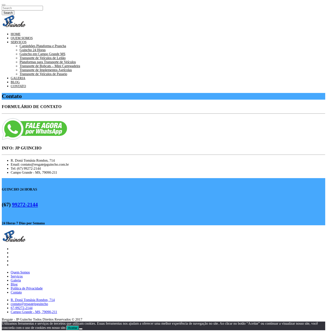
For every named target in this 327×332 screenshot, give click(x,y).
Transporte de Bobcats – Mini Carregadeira (50, 66)
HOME (15, 34)
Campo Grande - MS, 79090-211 (34, 312)
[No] (81, 329)
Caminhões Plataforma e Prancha (43, 46)
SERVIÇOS (18, 42)
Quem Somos (20, 272)
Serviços (17, 276)
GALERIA (18, 78)
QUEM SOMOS (22, 38)
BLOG (15, 82)
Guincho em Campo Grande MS (42, 54)
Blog (14, 284)
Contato (16, 292)
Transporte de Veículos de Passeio (43, 74)
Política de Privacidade (27, 288)
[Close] (3, 5)
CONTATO (18, 86)
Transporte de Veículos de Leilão (43, 58)
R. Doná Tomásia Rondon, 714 (33, 300)
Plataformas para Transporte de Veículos (48, 62)
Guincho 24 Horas (33, 50)
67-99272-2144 (21, 308)
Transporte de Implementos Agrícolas (46, 70)
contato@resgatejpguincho (29, 304)
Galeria (16, 280)
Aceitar (72, 328)
